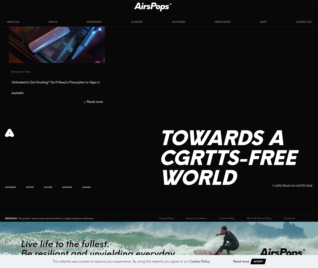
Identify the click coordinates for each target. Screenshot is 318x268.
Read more (95, 102)
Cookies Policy (226, 218)
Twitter (29, 187)
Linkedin (86, 187)
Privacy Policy (166, 218)
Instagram (10, 187)
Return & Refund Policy (259, 218)
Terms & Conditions (196, 218)
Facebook (67, 187)
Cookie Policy (199, 261)
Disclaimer (289, 218)
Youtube (47, 187)
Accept (258, 261)
